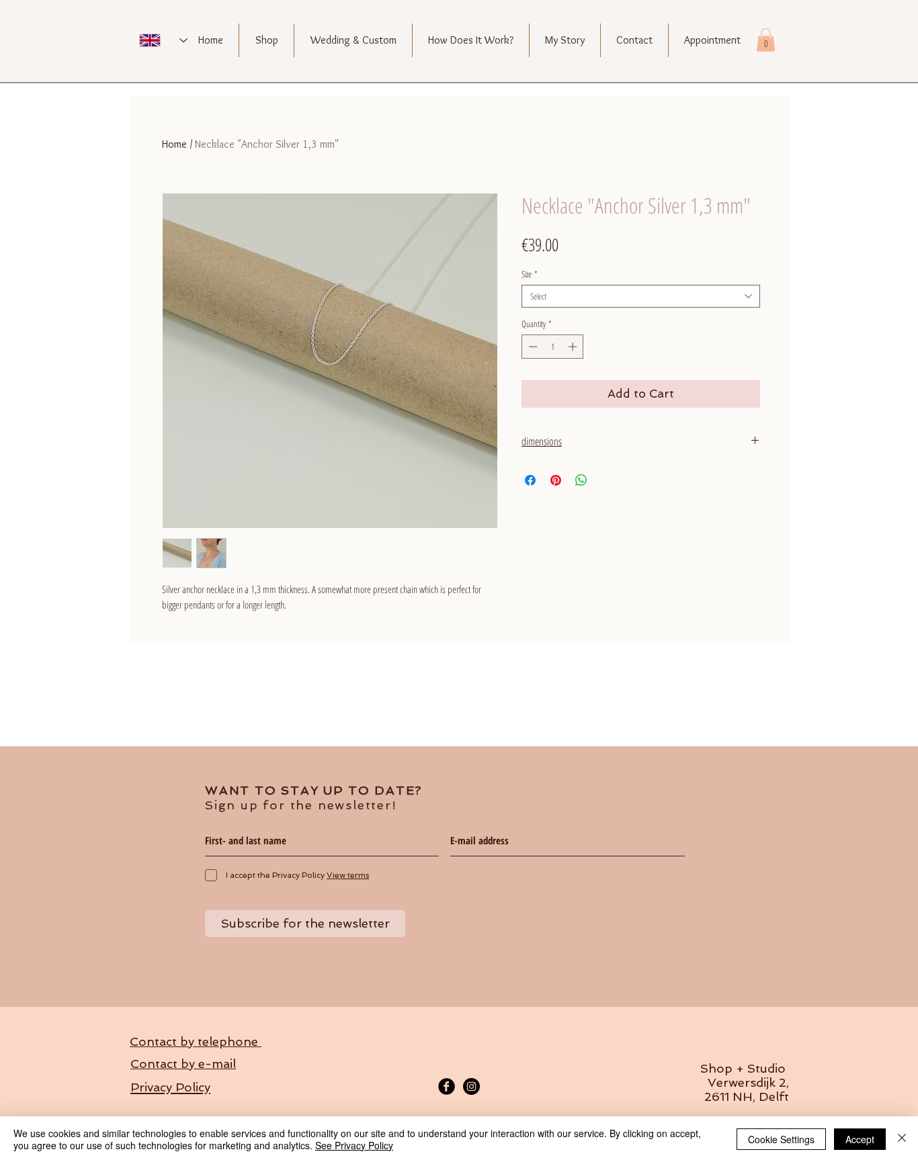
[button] (766, 40)
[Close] (902, 1139)
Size (529, 274)
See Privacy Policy (354, 1145)
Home (174, 144)
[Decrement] (532, 346)
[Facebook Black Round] (446, 1086)
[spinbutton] (553, 346)
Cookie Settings (781, 1139)
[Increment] (574, 346)
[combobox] (640, 296)
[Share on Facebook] (530, 480)
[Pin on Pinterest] (556, 480)
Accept (859, 1139)
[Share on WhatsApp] (581, 480)
